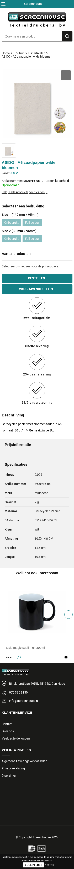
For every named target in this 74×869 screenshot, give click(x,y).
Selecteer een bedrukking (23, 206)
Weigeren (49, 865)
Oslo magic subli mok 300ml (25, 647)
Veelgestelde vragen (16, 738)
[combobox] (32, 36)
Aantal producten (16, 254)
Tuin (21, 53)
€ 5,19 (14, 657)
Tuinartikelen (36, 53)
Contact (7, 724)
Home (6, 53)
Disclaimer (9, 775)
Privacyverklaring (13, 768)
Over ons (8, 731)
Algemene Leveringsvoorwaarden (24, 761)
